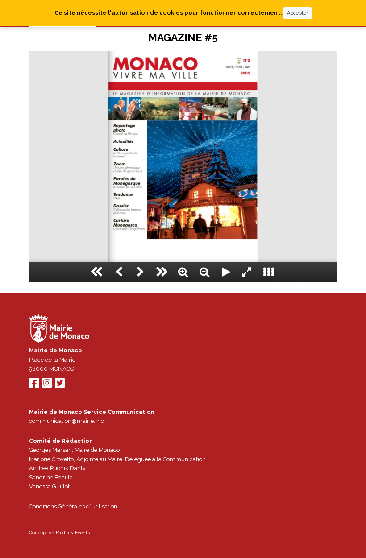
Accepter (297, 13)
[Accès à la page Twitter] (60, 385)
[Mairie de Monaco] (59, 329)
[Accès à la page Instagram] (47, 385)
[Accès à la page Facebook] (34, 385)
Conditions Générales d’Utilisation (73, 506)
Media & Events (73, 532)
